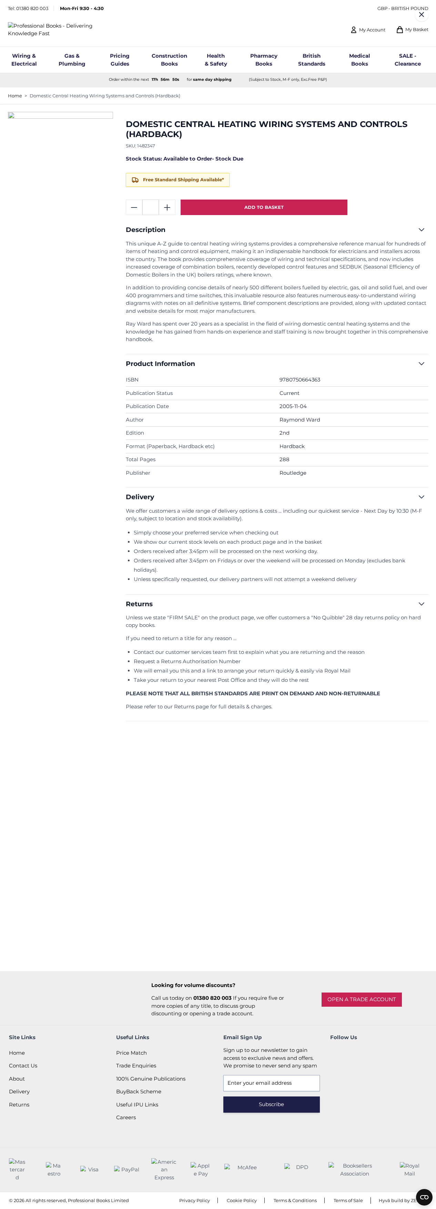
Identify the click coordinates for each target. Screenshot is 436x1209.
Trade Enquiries (136, 1065)
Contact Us (23, 1065)
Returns (19, 1104)
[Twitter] (356, 1053)
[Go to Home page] (62, 30)
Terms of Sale (348, 1200)
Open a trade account (361, 999)
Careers (126, 1117)
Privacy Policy (194, 1200)
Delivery (19, 1091)
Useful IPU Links (137, 1104)
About (17, 1078)
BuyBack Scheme (138, 1091)
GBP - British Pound (402, 8)
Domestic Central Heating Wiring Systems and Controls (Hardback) (105, 95)
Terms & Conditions (295, 1200)
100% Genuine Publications (150, 1078)
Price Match (131, 1053)
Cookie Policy (242, 1200)
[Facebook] (337, 1053)
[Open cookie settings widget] (424, 1197)
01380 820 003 (32, 8)
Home (15, 95)
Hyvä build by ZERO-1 (403, 1200)
